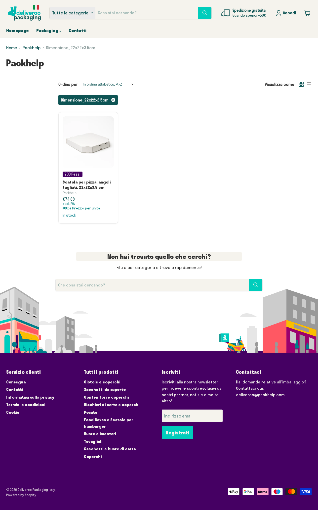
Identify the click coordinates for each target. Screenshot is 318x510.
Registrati (177, 433)
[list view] (308, 84)
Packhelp (31, 47)
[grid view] (301, 84)
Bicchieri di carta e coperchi (111, 404)
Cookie (12, 412)
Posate (90, 412)
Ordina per (68, 84)
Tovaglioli (93, 441)
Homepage (17, 30)
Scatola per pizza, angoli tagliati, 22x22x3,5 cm (87, 185)
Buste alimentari (100, 433)
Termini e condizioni (25, 404)
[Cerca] (204, 13)
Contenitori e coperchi (106, 397)
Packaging (47, 30)
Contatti (77, 30)
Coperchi (93, 456)
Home (11, 47)
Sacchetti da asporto (105, 389)
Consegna (16, 381)
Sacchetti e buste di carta (110, 448)
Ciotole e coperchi (102, 381)
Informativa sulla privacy (30, 397)
